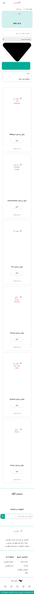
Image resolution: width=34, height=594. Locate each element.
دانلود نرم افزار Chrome (17, 333)
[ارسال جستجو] (16, 66)
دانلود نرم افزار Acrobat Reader (17, 200)
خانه (24, 9)
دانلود (17, 140)
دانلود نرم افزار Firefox (17, 465)
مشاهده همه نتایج (24, 79)
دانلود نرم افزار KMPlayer (17, 134)
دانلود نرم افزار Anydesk (17, 399)
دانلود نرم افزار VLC (17, 267)
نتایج (28, 73)
